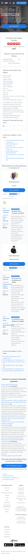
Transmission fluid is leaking (7, 286)
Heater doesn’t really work (9, 384)
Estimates (7, 502)
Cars (7, 500)
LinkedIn (7, 532)
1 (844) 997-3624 (8, 83)
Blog (7, 511)
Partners (7, 509)
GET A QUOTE (21, 3)
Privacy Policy (21, 496)
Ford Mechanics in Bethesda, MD (13, 370)
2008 (19, 438)
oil (22, 438)
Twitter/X (7, 534)
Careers (7, 495)
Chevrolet (4, 400)
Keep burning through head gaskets (12, 439)
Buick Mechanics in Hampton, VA (13, 369)
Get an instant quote (14, 466)
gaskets (10, 455)
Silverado (4, 420)
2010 (8, 420)
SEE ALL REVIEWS (14, 63)
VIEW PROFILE (14, 182)
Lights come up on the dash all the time (13, 402)
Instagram (7, 536)
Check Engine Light (18, 418)
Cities (7, 497)
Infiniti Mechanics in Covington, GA (14, 360)
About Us (7, 488)
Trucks (10, 418)
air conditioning (21, 400)
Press (7, 490)
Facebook (7, 529)
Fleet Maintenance (7, 493)
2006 (14, 400)
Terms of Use (21, 502)
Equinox (10, 400)
